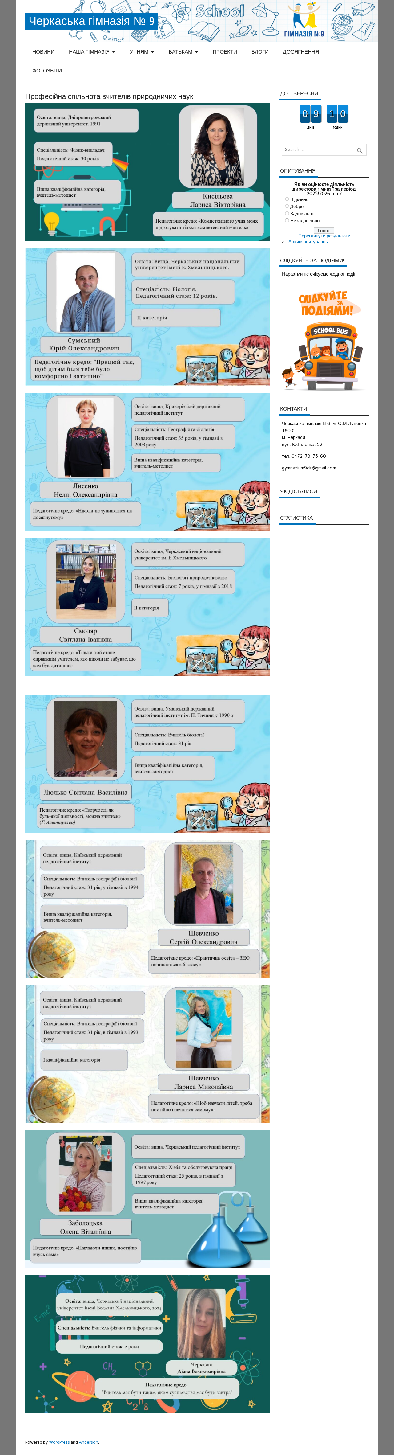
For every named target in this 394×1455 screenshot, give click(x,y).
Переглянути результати (324, 236)
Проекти (225, 52)
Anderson (88, 1442)
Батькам (180, 52)
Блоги (260, 52)
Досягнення (301, 52)
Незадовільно (305, 220)
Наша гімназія (89, 52)
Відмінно (299, 199)
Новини (43, 52)
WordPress (59, 1442)
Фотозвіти (47, 71)
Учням (139, 52)
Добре (297, 206)
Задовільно (302, 213)
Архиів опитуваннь (308, 241)
